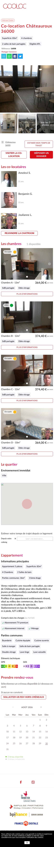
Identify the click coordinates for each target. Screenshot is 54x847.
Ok (27, 843)
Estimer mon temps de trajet (38, 144)
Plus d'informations (27, 294)
